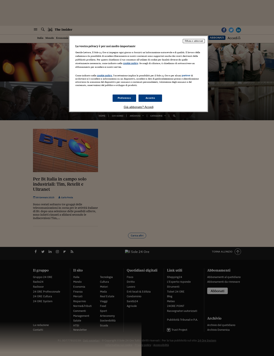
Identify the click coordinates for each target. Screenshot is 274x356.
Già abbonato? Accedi (138, 107)
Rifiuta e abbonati (194, 41)
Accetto (150, 98)
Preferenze (124, 98)
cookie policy (130, 63)
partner (186, 75)
